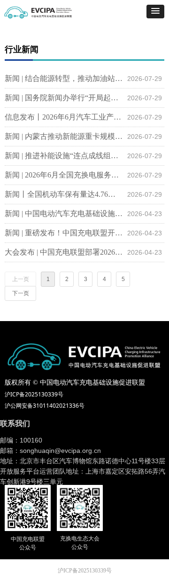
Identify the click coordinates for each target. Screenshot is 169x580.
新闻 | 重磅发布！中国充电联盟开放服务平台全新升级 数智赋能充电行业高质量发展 (64, 233)
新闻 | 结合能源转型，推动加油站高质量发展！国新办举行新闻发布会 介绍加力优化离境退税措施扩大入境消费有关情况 (64, 78)
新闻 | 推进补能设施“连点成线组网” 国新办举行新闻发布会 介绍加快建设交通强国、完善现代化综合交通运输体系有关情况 (64, 156)
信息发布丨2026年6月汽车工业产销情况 (64, 117)
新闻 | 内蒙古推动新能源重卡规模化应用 (64, 136)
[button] (155, 11)
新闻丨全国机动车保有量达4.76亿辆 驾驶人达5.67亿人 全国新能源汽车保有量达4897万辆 (64, 194)
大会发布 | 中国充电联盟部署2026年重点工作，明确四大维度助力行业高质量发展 (64, 252)
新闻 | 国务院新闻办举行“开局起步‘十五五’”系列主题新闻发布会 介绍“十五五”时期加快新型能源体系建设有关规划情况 (64, 98)
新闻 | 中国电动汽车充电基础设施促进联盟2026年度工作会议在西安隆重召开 (64, 213)
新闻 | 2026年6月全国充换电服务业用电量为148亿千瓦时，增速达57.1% (64, 175)
